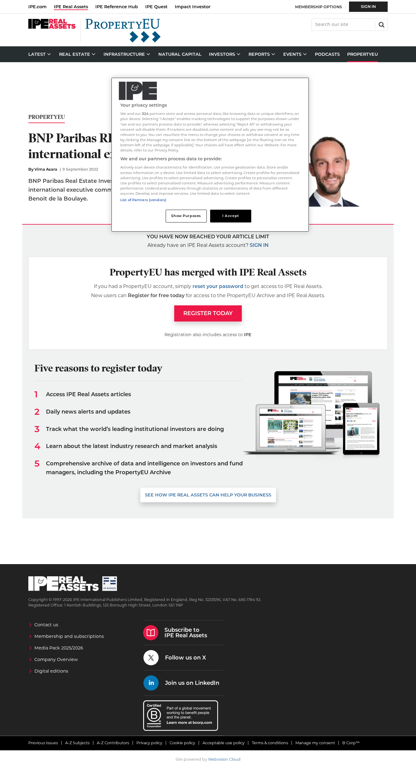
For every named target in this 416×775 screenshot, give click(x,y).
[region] (210, 154)
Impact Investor (192, 6)
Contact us (46, 624)
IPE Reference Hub (116, 6)
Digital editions (51, 671)
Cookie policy (182, 743)
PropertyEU (46, 117)
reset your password (217, 286)
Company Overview (56, 659)
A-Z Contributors (113, 743)
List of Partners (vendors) (143, 200)
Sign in (259, 245)
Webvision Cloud (224, 759)
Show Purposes (186, 216)
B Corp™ (351, 743)
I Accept (230, 216)
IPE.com (37, 6)
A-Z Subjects (77, 743)
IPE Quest (156, 6)
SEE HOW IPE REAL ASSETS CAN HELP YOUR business (208, 495)
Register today (208, 313)
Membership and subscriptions (69, 636)
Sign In (368, 6)
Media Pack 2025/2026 (58, 648)
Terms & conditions (270, 743)
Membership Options (318, 7)
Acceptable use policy (224, 743)
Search (380, 24)
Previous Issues (43, 743)
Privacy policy (149, 743)
